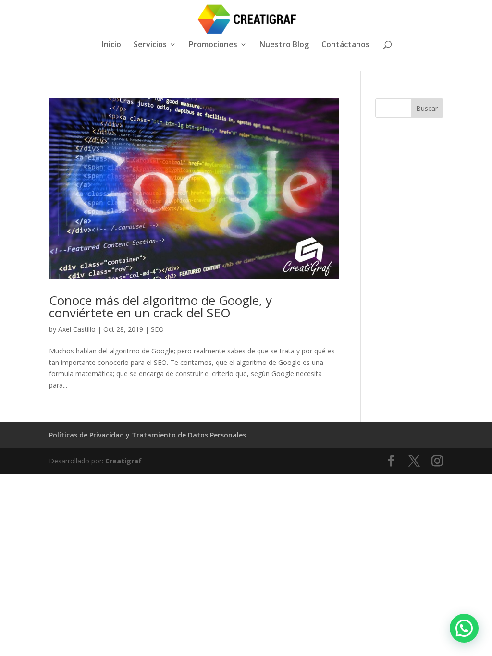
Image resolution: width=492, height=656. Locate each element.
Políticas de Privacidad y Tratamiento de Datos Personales (147, 434)
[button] (464, 628)
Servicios (150, 45)
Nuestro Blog (284, 45)
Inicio (111, 45)
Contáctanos (345, 45)
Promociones (213, 45)
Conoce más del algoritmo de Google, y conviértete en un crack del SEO (160, 306)
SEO (157, 329)
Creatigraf (123, 460)
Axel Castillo (77, 329)
